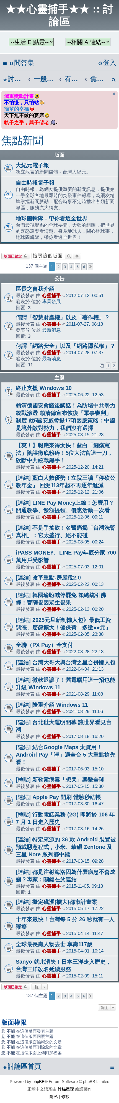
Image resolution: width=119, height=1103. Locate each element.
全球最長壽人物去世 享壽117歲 (54, 944)
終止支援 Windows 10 (44, 388)
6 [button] (84, 266)
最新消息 (51, 330)
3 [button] (65, 266)
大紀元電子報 (32, 165)
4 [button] (71, 266)
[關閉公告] (114, 94)
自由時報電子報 (35, 183)
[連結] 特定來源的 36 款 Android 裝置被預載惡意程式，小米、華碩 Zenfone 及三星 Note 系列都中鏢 (66, 846)
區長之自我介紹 (35, 289)
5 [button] (78, 266)
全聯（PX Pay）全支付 (44, 645)
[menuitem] (21, 62)
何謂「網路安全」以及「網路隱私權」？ (65, 346)
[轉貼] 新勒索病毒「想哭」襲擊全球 (60, 780)
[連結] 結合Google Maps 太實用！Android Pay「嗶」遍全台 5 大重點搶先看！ (65, 754)
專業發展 (51, 301)
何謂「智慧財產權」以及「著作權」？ (63, 317)
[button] (90, 266)
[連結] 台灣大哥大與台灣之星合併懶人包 (65, 662)
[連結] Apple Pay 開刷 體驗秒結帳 (58, 797)
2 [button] (59, 266)
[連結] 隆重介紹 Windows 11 (52, 705)
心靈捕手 (51, 295)
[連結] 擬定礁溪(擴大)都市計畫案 (56, 902)
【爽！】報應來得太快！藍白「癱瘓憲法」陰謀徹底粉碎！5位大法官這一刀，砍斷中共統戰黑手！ (64, 452)
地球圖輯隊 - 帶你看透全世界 (51, 218)
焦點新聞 (22, 140)
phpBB (38, 1081)
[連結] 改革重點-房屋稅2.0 (48, 578)
